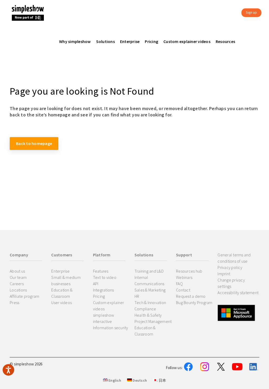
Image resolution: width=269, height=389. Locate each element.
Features (100, 271)
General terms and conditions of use (234, 258)
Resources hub (189, 271)
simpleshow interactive (103, 318)
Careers (17, 283)
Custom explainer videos (108, 305)
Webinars (184, 277)
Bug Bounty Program (194, 302)
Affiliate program (24, 296)
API (96, 283)
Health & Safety (148, 315)
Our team (18, 277)
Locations (18, 290)
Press (14, 302)
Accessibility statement (238, 292)
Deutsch (139, 380)
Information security (110, 327)
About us (17, 271)
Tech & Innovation (150, 302)
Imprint (224, 273)
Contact (183, 290)
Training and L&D (149, 271)
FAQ (179, 283)
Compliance (145, 308)
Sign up (251, 12)
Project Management (153, 321)
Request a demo (191, 296)
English (114, 380)
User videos (61, 302)
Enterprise (60, 271)
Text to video (104, 277)
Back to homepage (34, 143)
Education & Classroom (62, 293)
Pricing (99, 296)
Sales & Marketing (149, 290)
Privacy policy (230, 267)
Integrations (103, 290)
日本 (162, 380)
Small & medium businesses (66, 280)
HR (136, 296)
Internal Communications (149, 280)
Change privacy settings (231, 283)
